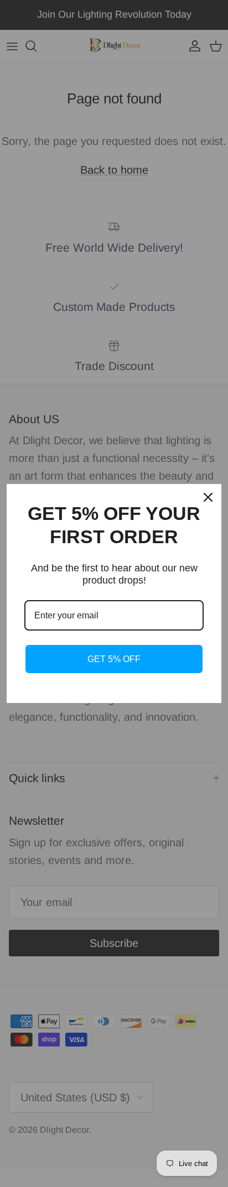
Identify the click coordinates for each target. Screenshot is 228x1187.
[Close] (208, 497)
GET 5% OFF (114, 659)
